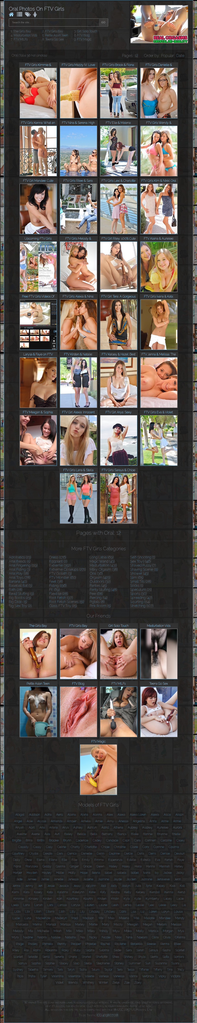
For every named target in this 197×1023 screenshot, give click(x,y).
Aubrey (133, 827)
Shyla (141, 957)
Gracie (87, 866)
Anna (153, 821)
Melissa (176, 924)
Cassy (37, 847)
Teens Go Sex (54, 39)
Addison (34, 814)
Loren (153, 911)
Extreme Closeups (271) (67, 569)
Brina (29, 840)
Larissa (62, 905)
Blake (135, 834)
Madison (88, 918)
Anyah (19, 827)
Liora (123, 911)
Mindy (104, 931)
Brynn (67, 840)
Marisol (51, 924)
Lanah (38, 905)
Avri (57, 834)
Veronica (148, 976)
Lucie (16, 918)
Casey (180, 840)
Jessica (64, 886)
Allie (30, 821)
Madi (75, 918)
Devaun (179, 853)
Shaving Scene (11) (144, 569)
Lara (50, 905)
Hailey (113, 866)
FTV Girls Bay (54, 31)
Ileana (96, 873)
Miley (91, 931)
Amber (71, 821)
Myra (15, 937)
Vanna (133, 976)
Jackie (167, 873)
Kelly (127, 892)
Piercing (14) (99, 598)
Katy (103, 892)
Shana (72, 957)
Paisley (33, 944)
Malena (124, 918)
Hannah (164, 866)
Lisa (133, 911)
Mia (30, 931)
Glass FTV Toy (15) (63, 606)
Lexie (162, 905)
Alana (84, 814)
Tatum (95, 969)
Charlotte (91, 847)
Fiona (17, 866)
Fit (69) (54, 590)
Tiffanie (144, 969)
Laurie (103, 905)
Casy (49, 847)
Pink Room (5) (100, 606)
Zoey (138, 982)
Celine (61, 847)
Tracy (180, 969)
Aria (42, 827)
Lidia (17, 911)
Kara (26, 892)
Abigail (19, 814)
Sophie (50, 963)
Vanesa (104, 976)
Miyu (116, 931)
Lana (26, 905)
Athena (118, 827)
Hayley (47, 873)
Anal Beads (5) (20, 561)
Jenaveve (163, 879)
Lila (27, 911)
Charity (75, 847)
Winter (103, 982)
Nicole (106, 937)
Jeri (40, 886)
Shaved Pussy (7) (143, 565)
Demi (152, 853)
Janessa (73, 879)
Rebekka (137, 944)
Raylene (120, 944)
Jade (19, 879)
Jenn (177, 879)
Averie (35, 834)
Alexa (121, 814)
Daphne (114, 853)
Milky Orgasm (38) (104, 569)
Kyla (127, 898)
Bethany (107, 834)
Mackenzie (43, 918)
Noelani (142, 937)
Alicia (167, 814)
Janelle (58, 879)
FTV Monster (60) (62, 577)
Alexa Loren (138, 814)
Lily (82, 911)
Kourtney (73, 898)
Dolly (16, 860)
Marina (37, 924)
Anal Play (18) (19, 573)
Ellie (74, 860)
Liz (142, 911)
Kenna (168, 892)
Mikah (58, 931)
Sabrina (104, 950)
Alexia (155, 814)
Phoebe (90, 944)
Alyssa (41, 821)
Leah (115, 905)
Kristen (102, 898)
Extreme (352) (60, 565)
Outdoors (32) (100, 581)
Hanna (150, 866)
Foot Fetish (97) (61, 598)
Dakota (47, 853)
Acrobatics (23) (20, 557)
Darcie (128, 853)
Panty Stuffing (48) (103, 590)
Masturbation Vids (25, 35)
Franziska (32, 866)
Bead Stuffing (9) (21, 594)
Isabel (108, 873)
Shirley (128, 957)
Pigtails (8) (97, 602)
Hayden (32, 873)
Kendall (155, 892)
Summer (135, 963)
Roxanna (51, 950)
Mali (136, 918)
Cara (137, 840)
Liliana (50, 911)
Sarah (140, 950)
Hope (84, 873)
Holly (72, 873)
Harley (178, 866)
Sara (129, 950)
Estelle (131, 860)
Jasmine (103, 879)
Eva (157, 860)
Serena (59, 957)
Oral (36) (96, 573)
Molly (140, 931)
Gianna (60, 866)
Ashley (78, 827)
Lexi (151, 905)
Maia (111, 918)
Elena (40, 860)
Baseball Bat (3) (20, 586)
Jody (114, 886)
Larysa (75, 905)
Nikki (118, 937)
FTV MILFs (21, 39)
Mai (101, 918)
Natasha (70, 937)
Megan (147, 924)
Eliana (53, 860)
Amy (110, 821)
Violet (59, 982)
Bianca (122, 834)
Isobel (135, 873)
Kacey (161, 886)
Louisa (178, 911)
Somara (179, 957)
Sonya (22, 963)
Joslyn (126, 886)
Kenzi (181, 892)
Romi (37, 950)
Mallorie (149, 918)
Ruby (77, 950)
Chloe (105, 847)
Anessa (123, 821)
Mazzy (118, 924)
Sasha (167, 950)
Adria (48, 814)
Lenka (127, 905)
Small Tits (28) (140, 581)
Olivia (166, 937)
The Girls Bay (22, 31)
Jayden (131, 879)
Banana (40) (18, 581)
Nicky (93, 937)
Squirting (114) (140, 602)
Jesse (51, 886)
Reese (151, 944)
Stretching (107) (142, 606)
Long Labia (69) (102, 557)
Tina (170, 969)
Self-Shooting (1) (142, 557)
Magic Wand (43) (102, 561)
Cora (146, 847)
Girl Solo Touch (87, 31)
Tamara (48, 969)
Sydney (18, 969)
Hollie (60, 873)
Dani (60, 853)
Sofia (165, 957)
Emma (99, 860)
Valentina (74, 976)
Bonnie (148, 834)
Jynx (149, 886)
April (32, 827)
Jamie (45, 879)
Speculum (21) (141, 590)
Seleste (33, 957)
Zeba (115, 982)
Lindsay (94, 911)
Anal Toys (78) (19, 577)
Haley (126, 866)
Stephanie (103, 963)
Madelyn (61, 918)
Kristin (115, 898)
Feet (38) (56, 581)
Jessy (77, 886)
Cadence (82, 840)
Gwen (100, 866)
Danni (100, 853)
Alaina (72, 814)
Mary (105, 924)
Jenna (16, 886)
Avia (47, 834)
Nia (82, 937)
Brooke (54, 840)
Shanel (86, 957)
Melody (18, 931)
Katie (92, 892)
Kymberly (152, 898)
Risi (26, 950)
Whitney (88, 982)
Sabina (89, 950)
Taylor (108, 969)
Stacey (63, 963)
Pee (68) (96, 594)
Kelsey (140, 892)
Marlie (93, 924)
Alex (110, 814)
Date (180, 55)
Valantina (57, 976)
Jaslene (88, 879)
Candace (112, 840)
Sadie (117, 950)
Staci (76, 963)
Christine (120, 847)
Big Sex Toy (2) (20, 606)
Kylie (137, 898)
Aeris (59, 814)
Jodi (103, 886)
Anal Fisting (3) (19, 569)
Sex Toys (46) (140, 561)
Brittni (40, 840)
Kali (182, 886)
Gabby (47, 866)
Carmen (150, 840)
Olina (155, 937)
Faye (181, 860)
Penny (62, 944)
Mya (181, 931)
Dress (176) (57, 557)
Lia (184, 905)
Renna (164, 944)
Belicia (81, 834)
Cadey (97, 840)
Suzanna (161, 963)
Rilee (177, 944)
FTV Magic (84, 39)
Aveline (22, 834)
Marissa (66, 924)
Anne (165, 821)
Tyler (43, 976)
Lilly (72, 911)
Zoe (127, 982)
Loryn (165, 911)
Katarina (62, 892)
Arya (65, 827)
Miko (79, 931)
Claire (134, 847)
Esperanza (115, 860)
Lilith (62, 911)
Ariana (53, 827)
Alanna (97, 814)
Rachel (105, 944)
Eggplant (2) (58, 561)
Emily (86, 860)
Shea (115, 957)
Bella (93, 834)
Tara (60, 969)
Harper (17, 873)
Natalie (55, 937)
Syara (175, 963)
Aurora (177, 827)
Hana (138, 866)
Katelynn (78, 892)
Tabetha (33, 969)
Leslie (140, 905)
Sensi (46, 957)
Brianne (162, 834)
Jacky (180, 873)
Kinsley (33, 898)
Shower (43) (139, 573)
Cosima (174, 847)
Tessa (130, 969)
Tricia (20, 976)
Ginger (74, 866)
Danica (72, 853)
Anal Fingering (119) (23, 565)
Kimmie (18, 898)
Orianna (180, 937)
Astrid (105, 827)
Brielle (176, 834)
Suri (147, 963)
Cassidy (23, 847)
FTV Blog (83, 35)
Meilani (162, 924)
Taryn (71, 969)
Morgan (168, 931)
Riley (16, 950)
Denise (165, 853)
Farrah (169, 860)
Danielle (86, 853)
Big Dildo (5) (18, 602)
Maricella (22, 924)
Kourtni (88, 898)
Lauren (89, 905)
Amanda (56, 821)
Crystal (33, 853)
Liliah (37, 911)
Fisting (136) (58, 586)
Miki (69, 931)
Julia (138, 886)
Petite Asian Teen (56, 35)
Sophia (36, 963)
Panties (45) (98, 586)
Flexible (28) (58, 594)
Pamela (48, 944)
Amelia (86, 821)
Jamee (31, 879)
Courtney (18, 853)
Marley (80, 924)
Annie (177, 821)
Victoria (175, 976)
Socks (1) (136, 586)
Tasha (83, 969)
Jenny (29, 886)
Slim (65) (137, 577)
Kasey (38, 892)
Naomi (42, 937)
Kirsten (47, 898)
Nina (129, 937)
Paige (20, 944)
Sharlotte (102, 957)
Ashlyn (92, 827)
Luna (27, 918)
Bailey (68, 834)
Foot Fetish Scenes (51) (66, 602)
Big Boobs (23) (20, 598)
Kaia (172, 886)
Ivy (157, 873)
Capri (126, 840)
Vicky (162, 976)
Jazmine (146, 879)
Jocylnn (90, 886)
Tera (120, 969)
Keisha (115, 892)
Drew (28, 860)
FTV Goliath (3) (60, 573)
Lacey (168, 898)
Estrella (145, 860)
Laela (15, 905)
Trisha (31, 976)
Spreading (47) (141, 598)
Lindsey (109, 911)
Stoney (119, 963)
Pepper (76, 944)
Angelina (139, 821)
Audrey (147, 827)
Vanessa (118, 976)
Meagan (132, 924)
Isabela (121, 873)
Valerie (89, 976)
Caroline (166, 840)
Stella (88, 963)
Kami (15, 892)
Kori (59, 898)
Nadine (28, 937)
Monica (153, 931)
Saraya (153, 950)
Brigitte (16, 840)
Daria (140, 853)
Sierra (154, 957)
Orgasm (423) (100, 577)
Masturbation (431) (103, 565)
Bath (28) (16, 590)
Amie (99, 821)
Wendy (73, 982)
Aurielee (162, 827)
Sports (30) (138, 594)
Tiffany (157, 969)
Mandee (164, 918)
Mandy (179, 918)
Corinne (159, 847)
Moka (128, 931)
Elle (64, 860)
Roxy (65, 950)
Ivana (146, 873)
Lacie (180, 898)
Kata (50, 892)
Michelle (43, 931)
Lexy (174, 905)
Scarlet (179, 950)
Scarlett (18, 957)
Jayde (118, 879)
